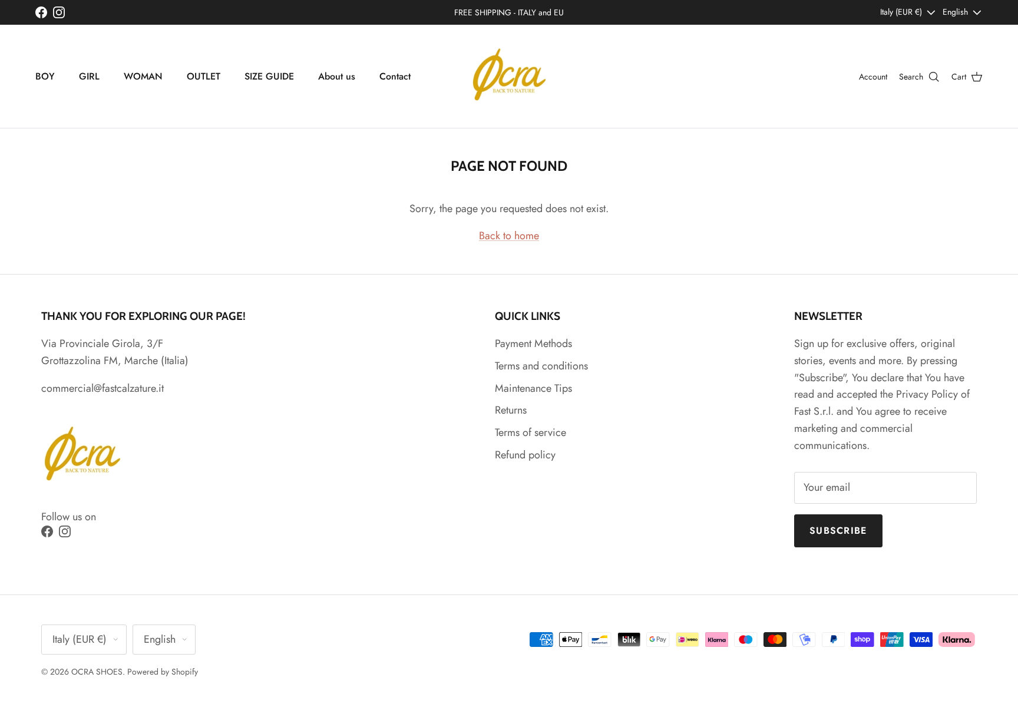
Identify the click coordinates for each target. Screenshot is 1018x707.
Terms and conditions (541, 366)
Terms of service (530, 432)
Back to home (509, 235)
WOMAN (143, 76)
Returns (511, 410)
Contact (395, 76)
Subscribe (838, 530)
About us (336, 76)
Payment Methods (533, 343)
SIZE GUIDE (269, 76)
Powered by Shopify (162, 672)
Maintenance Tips (533, 388)
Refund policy (525, 454)
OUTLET (203, 76)
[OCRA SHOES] (509, 76)
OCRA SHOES (97, 672)
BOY (45, 76)
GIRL (89, 76)
